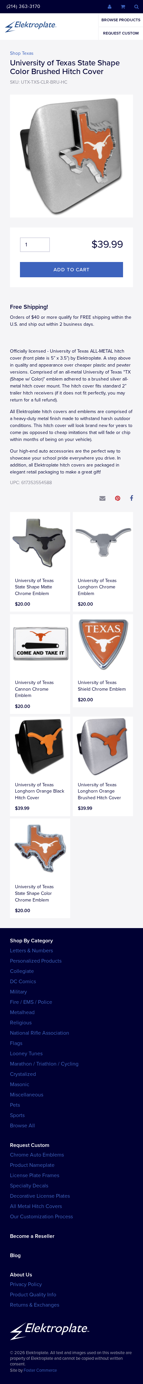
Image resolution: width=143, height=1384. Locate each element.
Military (18, 992)
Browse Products (120, 20)
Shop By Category (31, 940)
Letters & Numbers (31, 950)
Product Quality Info (33, 1294)
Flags (16, 1043)
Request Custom (121, 33)
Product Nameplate (32, 1165)
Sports (17, 1115)
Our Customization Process (41, 1216)
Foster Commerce (40, 1370)
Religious (21, 1022)
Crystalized (23, 1074)
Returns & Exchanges (34, 1305)
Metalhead (22, 1012)
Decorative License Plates (40, 1196)
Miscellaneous (26, 1094)
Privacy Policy (26, 1284)
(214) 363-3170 (24, 6)
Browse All (22, 1125)
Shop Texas (22, 53)
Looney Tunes (26, 1053)
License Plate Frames (34, 1175)
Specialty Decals (29, 1185)
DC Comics (23, 981)
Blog (15, 1255)
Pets (15, 1105)
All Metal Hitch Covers (36, 1206)
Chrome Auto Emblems (37, 1155)
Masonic (19, 1084)
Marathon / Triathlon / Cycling (44, 1064)
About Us (21, 1274)
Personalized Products (36, 961)
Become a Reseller (32, 1236)
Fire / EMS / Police (31, 1002)
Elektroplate (31, 27)
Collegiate (22, 971)
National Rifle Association (39, 1033)
